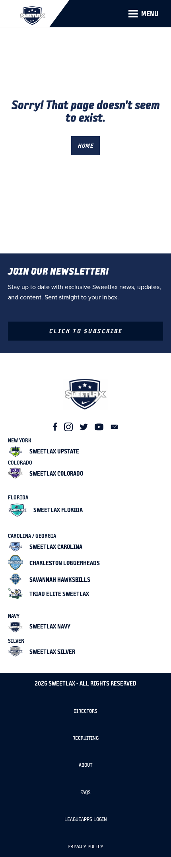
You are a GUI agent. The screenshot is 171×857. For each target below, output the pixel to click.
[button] (143, 14)
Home (85, 145)
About (85, 765)
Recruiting (85, 738)
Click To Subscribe (85, 331)
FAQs (85, 792)
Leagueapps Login (85, 819)
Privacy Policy (85, 846)
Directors (85, 711)
